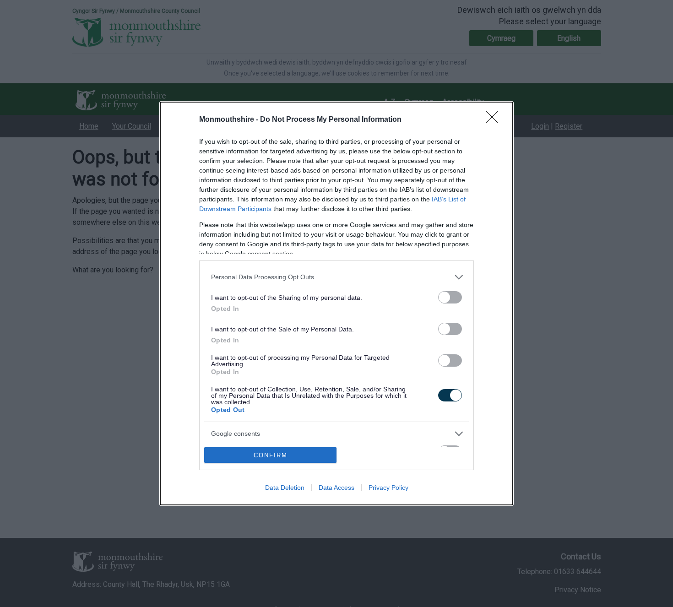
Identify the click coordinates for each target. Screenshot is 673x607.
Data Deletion (284, 487)
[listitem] (336, 277)
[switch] (450, 297)
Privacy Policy (388, 487)
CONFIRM (271, 455)
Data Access (336, 487)
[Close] (495, 120)
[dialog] (336, 303)
